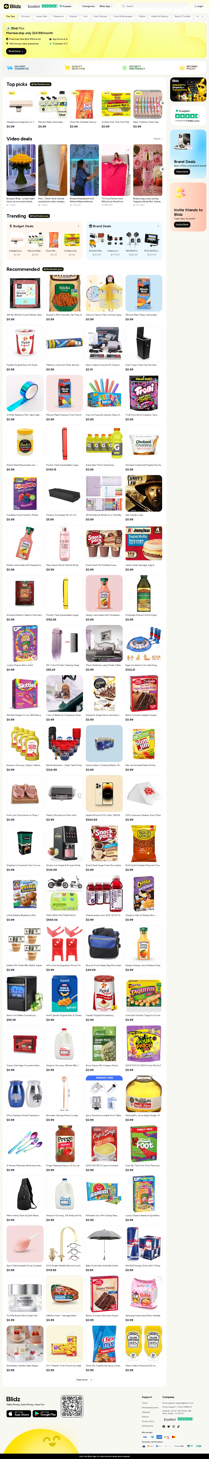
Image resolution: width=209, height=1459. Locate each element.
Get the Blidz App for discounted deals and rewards (104, 1456)
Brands (73, 16)
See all (156, 138)
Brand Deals (102, 226)
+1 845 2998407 (184, 1407)
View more (81, 1379)
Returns (145, 1417)
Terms (144, 1403)
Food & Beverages (123, 16)
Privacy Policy (148, 1421)
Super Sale (41, 16)
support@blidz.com (184, 1403)
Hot (85, 16)
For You (10, 16)
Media (142, 16)
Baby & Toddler (183, 16)
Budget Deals (23, 226)
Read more (15, 51)
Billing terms (147, 1426)
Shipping (146, 1412)
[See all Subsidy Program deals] (158, 226)
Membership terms (150, 1407)
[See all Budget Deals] (78, 226)
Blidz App (105, 6)
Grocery (25, 16)
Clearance (58, 16)
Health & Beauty (160, 16)
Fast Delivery (100, 16)
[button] (21, 109)
